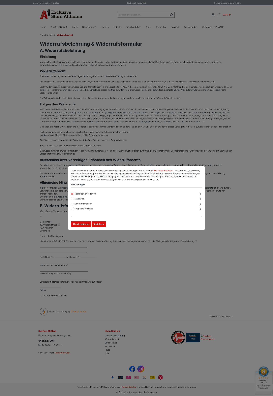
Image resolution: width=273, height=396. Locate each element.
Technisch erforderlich (85, 194)
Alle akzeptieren (81, 224)
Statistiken (79, 199)
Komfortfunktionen (83, 203)
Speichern (98, 224)
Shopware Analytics (84, 208)
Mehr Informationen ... (164, 170)
